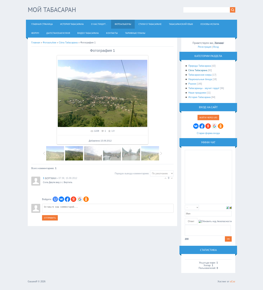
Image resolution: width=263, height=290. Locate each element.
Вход (216, 46)
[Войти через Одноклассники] (86, 199)
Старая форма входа (208, 133)
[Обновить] (227, 207)
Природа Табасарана (199, 65)
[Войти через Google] (80, 199)
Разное (192, 83)
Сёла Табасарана (68, 42)
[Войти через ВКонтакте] (61, 199)
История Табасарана (199, 97)
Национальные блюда (200, 79)
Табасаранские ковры (200, 74)
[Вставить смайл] (230, 207)
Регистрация (204, 46)
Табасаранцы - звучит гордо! (203, 88)
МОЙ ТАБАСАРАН (52, 9)
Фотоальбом (49, 42)
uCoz (232, 281)
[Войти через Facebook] (67, 199)
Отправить (50, 218)
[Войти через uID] (55, 199)
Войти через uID (208, 117)
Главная (35, 42)
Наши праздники (197, 92)
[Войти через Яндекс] (73, 199)
